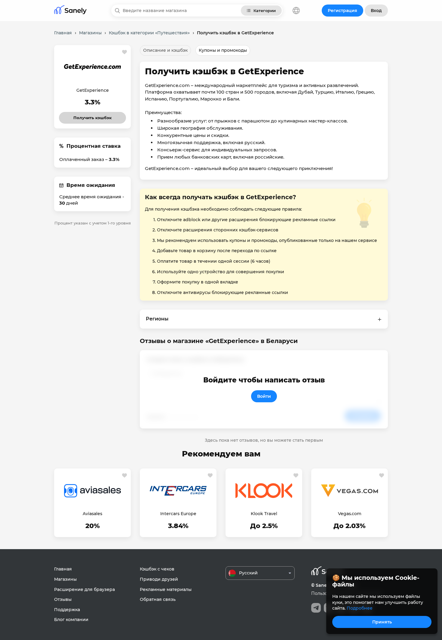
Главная (63, 569)
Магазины (65, 579)
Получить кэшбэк (92, 116)
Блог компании (71, 619)
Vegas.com (349, 513)
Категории (264, 10)
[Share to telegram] (316, 608)
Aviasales (92, 513)
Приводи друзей (159, 579)
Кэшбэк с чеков (157, 569)
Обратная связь (158, 599)
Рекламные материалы (166, 589)
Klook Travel (264, 513)
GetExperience (92, 90)
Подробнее (360, 608)
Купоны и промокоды (223, 50)
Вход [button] (376, 10)
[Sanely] (70, 10)
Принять (382, 622)
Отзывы (63, 599)
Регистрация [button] (342, 10)
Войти (264, 396)
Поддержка (67, 609)
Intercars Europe (178, 513)
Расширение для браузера (84, 589)
